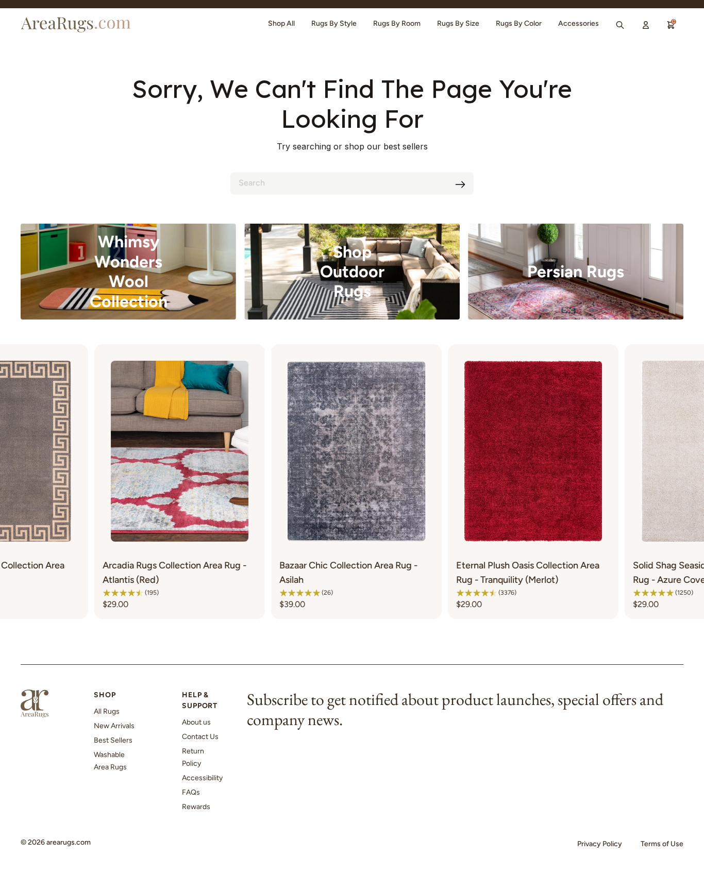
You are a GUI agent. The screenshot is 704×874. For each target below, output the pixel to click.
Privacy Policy (599, 843)
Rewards (196, 806)
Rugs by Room (397, 23)
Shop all (281, 23)
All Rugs (107, 711)
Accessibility (202, 778)
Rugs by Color (519, 23)
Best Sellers (113, 740)
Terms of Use (662, 843)
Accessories (578, 23)
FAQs (191, 792)
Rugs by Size (458, 23)
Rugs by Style (334, 23)
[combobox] (352, 183)
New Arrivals (114, 725)
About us (196, 722)
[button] (35, 593)
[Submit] (460, 184)
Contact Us (200, 736)
